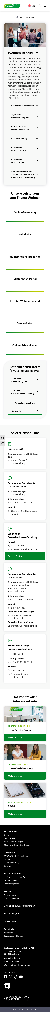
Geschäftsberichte (11, 898)
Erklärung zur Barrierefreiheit (16, 877)
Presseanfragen (10, 895)
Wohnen (7, 859)
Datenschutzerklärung (13, 936)
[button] (39, 6)
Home (21, 17)
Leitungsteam (9, 838)
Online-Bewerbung (25, 212)
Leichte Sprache (10, 880)
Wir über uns (10, 831)
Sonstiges (8, 866)
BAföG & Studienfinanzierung (16, 856)
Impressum (8, 932)
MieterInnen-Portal (25, 278)
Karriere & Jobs (12, 913)
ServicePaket (25, 323)
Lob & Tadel (10, 921)
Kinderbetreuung (11, 862)
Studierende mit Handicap (25, 256)
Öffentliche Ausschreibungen (19, 905)
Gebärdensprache (11, 883)
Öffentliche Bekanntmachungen (17, 845)
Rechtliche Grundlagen (13, 841)
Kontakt (7, 835)
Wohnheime (25, 234)
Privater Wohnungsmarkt (25, 300)
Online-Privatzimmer (25, 345)
